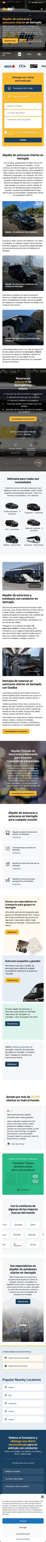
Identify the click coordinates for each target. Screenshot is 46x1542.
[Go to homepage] (8, 8)
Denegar (23, 1527)
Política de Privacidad (23, 1539)
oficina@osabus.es (37, 2)
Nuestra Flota (15, 453)
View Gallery (34, 585)
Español (4, 2)
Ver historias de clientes (23, 438)
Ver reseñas (25, 1189)
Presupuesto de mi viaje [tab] (23, 88)
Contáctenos (16, 837)
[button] (42, 1497)
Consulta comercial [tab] (20, 96)
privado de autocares (21, 1047)
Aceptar (23, 1521)
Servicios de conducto (31, 453)
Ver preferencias (23, 1534)
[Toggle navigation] (42, 9)
